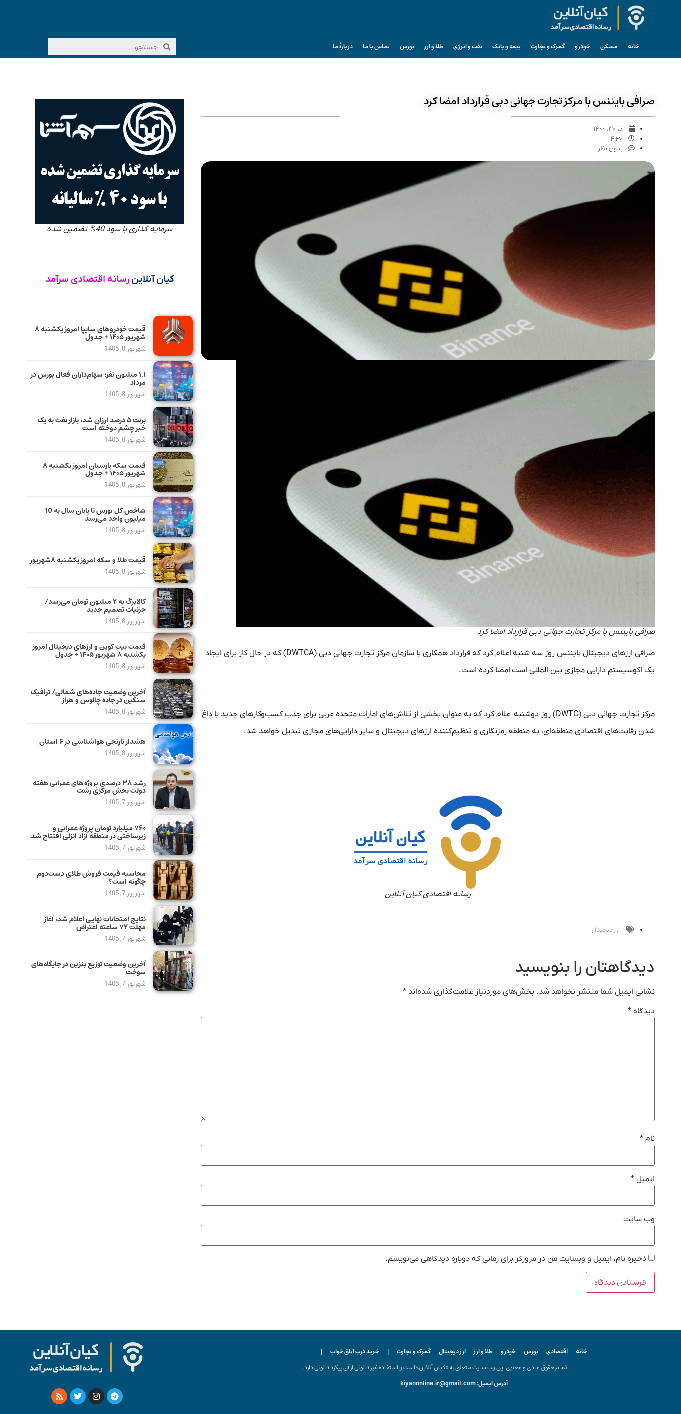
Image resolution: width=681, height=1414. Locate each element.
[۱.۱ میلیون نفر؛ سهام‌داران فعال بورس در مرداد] (173, 399)
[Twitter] (78, 1396)
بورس (407, 46)
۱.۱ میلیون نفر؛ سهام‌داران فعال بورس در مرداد (88, 379)
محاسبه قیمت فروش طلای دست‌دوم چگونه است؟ (91, 878)
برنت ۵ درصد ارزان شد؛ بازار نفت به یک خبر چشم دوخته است (92, 424)
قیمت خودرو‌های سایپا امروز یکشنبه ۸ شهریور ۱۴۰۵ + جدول (90, 333)
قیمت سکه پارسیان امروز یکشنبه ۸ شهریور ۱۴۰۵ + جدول (94, 470)
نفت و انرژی (467, 46)
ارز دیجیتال (606, 930)
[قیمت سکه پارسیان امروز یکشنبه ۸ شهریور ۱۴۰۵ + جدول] (173, 489)
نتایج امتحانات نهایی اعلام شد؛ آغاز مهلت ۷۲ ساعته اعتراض (95, 923)
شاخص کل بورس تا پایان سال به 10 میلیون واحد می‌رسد (95, 515)
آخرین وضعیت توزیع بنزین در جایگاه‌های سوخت (88, 968)
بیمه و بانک (506, 46)
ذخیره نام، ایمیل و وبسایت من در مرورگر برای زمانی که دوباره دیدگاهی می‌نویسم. (515, 1259)
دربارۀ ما (343, 46)
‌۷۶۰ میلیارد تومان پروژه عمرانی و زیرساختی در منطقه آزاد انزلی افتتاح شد (88, 832)
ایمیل (643, 1179)
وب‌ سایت (639, 1219)
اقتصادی (557, 1351)
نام (647, 1139)
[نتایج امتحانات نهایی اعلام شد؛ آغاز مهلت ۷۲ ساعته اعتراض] (173, 943)
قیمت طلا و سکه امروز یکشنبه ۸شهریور (88, 560)
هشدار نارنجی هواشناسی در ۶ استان (92, 742)
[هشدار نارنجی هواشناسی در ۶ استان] (173, 762)
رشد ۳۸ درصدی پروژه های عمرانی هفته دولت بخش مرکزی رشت (89, 787)
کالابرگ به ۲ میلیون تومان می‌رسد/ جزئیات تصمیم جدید (95, 606)
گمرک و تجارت (548, 46)
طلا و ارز (433, 46)
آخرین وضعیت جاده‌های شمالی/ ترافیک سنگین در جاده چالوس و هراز (88, 696)
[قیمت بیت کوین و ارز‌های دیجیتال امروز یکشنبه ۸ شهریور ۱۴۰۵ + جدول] (173, 671)
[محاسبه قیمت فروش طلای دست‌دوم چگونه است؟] (173, 898)
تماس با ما (376, 46)
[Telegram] (115, 1396)
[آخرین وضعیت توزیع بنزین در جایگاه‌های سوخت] (173, 988)
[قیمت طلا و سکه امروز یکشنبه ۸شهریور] (173, 580)
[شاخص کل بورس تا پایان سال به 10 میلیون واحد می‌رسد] (173, 535)
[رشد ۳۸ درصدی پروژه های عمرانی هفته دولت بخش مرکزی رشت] (173, 807)
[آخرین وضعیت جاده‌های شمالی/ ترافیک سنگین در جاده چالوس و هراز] (173, 716)
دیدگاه (641, 1011)
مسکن (609, 46)
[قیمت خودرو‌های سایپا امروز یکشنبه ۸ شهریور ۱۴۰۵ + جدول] (173, 353)
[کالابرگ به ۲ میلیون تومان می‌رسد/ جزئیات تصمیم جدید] (173, 625)
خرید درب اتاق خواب (354, 1351)
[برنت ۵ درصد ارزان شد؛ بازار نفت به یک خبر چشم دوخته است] (173, 444)
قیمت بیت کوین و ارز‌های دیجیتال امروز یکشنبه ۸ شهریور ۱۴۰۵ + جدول (89, 651)
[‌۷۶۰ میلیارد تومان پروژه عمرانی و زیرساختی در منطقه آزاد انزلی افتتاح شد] (173, 852)
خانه (633, 46)
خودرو (582, 46)
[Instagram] (96, 1396)
